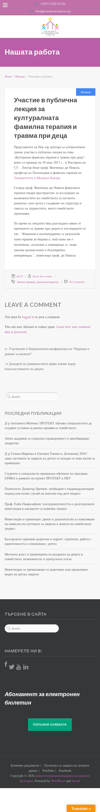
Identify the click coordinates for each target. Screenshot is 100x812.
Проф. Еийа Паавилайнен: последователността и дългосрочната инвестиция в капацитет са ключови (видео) (49, 506)
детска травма (26, 282)
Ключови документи (25, 765)
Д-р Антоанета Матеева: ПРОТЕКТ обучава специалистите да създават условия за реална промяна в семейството (48, 425)
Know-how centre (42, 276)
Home (8, 76)
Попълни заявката (50, 724)
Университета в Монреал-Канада (37, 178)
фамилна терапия (48, 282)
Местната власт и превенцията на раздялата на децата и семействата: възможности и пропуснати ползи (44, 556)
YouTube (48, 770)
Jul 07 (19, 276)
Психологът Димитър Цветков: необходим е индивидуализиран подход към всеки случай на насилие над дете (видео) (49, 491)
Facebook (65, 770)
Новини (20, 76)
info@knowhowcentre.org (52, 11)
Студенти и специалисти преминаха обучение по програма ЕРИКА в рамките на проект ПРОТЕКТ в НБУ (46, 475)
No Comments (77, 282)
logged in (28, 317)
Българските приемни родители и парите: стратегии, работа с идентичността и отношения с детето (48, 541)
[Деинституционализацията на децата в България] (50, 27)
